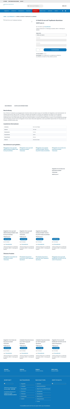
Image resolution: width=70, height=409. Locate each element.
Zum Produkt (7, 239)
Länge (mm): (38, 33)
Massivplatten (21, 10)
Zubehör (56, 10)
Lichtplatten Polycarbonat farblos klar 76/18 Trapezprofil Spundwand (43, 341)
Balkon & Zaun (43, 10)
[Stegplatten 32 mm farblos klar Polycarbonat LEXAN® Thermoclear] (59, 156)
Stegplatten (6, 10)
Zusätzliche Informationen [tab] (21, 105)
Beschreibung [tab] (8, 105)
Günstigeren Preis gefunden (13, 1)
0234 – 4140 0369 (11, 389)
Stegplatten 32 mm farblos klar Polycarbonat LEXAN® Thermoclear (58, 170)
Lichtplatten (13, 10)
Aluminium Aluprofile (55, 55)
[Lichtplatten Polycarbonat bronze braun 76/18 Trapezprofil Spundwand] (27, 297)
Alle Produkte (45, 55)
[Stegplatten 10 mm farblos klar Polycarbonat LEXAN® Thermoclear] (11, 297)
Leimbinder (50, 10)
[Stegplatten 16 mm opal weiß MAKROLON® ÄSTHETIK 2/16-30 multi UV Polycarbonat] (59, 297)
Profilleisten (35, 10)
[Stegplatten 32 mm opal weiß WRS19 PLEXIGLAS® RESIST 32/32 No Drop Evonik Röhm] (11, 188)
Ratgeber (5, 1)
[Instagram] (65, 11)
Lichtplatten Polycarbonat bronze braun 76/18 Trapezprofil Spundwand (27, 341)
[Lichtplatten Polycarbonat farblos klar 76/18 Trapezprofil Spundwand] (43, 297)
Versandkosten (47, 26)
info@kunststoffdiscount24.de (10, 394)
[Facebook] (63, 11)
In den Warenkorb (55, 49)
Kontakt (21, 1)
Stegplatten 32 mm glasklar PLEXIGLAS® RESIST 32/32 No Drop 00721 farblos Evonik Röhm (43, 232)
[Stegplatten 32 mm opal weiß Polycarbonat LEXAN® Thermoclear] (27, 188)
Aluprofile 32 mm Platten (42, 56)
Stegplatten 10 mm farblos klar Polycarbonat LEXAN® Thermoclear (10, 341)
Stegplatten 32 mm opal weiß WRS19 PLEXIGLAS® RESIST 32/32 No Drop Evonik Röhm (11, 232)
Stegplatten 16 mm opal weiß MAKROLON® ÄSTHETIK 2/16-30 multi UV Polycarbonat (59, 341)
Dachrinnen (28, 10)
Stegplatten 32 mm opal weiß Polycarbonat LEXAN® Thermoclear (26, 232)
